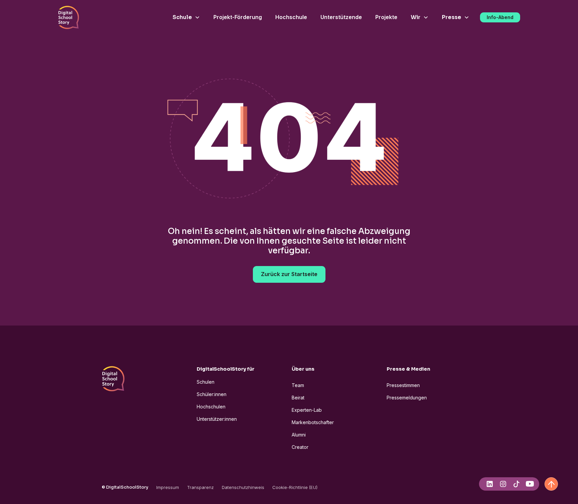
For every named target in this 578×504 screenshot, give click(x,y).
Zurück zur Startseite (289, 274)
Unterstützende (341, 17)
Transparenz (200, 487)
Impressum (167, 487)
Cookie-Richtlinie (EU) (294, 487)
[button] (186, 17)
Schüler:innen (211, 394)
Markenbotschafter (313, 422)
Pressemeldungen (407, 397)
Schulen (205, 382)
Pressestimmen (403, 385)
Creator (300, 447)
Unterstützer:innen (217, 419)
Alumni (299, 434)
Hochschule (291, 17)
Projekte (386, 17)
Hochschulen (211, 406)
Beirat (298, 397)
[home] (68, 17)
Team (298, 385)
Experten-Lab (307, 410)
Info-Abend (500, 17)
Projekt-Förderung (237, 17)
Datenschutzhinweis (243, 487)
